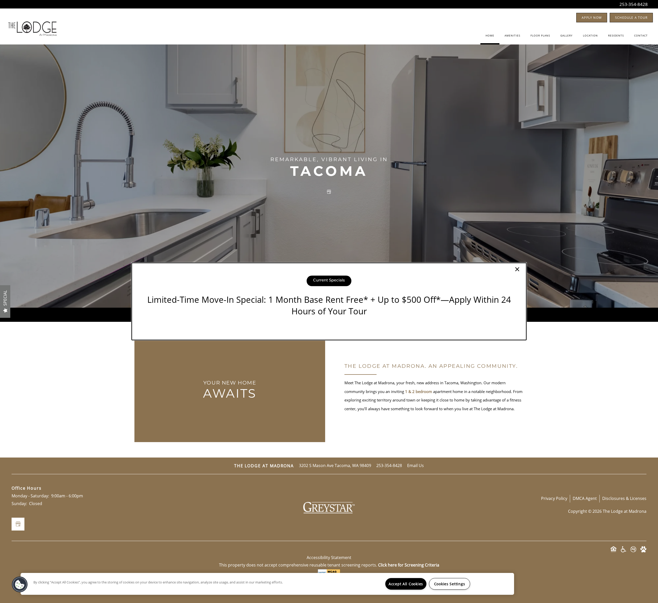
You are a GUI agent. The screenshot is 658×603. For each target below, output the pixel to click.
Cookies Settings (449, 583)
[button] (20, 584)
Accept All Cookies (406, 583)
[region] (267, 584)
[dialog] (329, 301)
